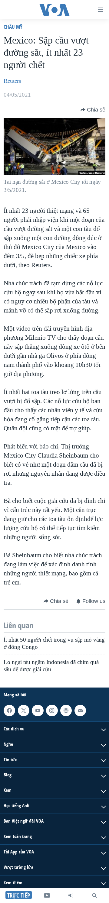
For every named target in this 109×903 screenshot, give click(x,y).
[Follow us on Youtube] (37, 710)
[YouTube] (47, 895)
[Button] (93, 109)
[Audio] (71, 895)
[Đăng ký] (80, 710)
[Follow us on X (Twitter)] (23, 710)
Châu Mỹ (13, 26)
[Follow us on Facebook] (9, 710)
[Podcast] (66, 710)
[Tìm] (94, 895)
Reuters (12, 81)
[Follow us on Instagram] (52, 710)
